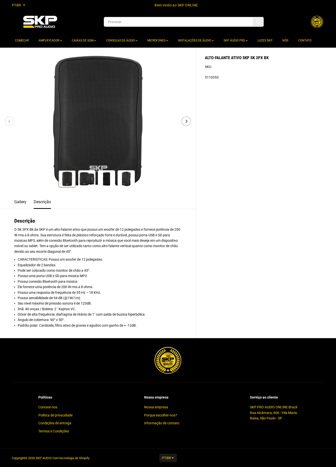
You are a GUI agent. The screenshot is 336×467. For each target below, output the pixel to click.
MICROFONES (156, 40)
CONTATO (304, 40)
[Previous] (9, 121)
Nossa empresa (156, 407)
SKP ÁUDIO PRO (235, 40)
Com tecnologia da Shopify (71, 458)
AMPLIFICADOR (49, 40)
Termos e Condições (53, 431)
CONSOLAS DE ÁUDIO (121, 40)
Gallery (20, 202)
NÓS (285, 40)
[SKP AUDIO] (40, 22)
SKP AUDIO (44, 458)
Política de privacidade (55, 415)
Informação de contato (161, 423)
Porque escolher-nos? (160, 415)
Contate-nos (47, 407)
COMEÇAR (22, 40)
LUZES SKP (265, 40)
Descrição (42, 202)
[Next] (186, 121)
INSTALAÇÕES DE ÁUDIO (195, 40)
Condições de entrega (54, 423)
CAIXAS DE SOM (83, 40)
